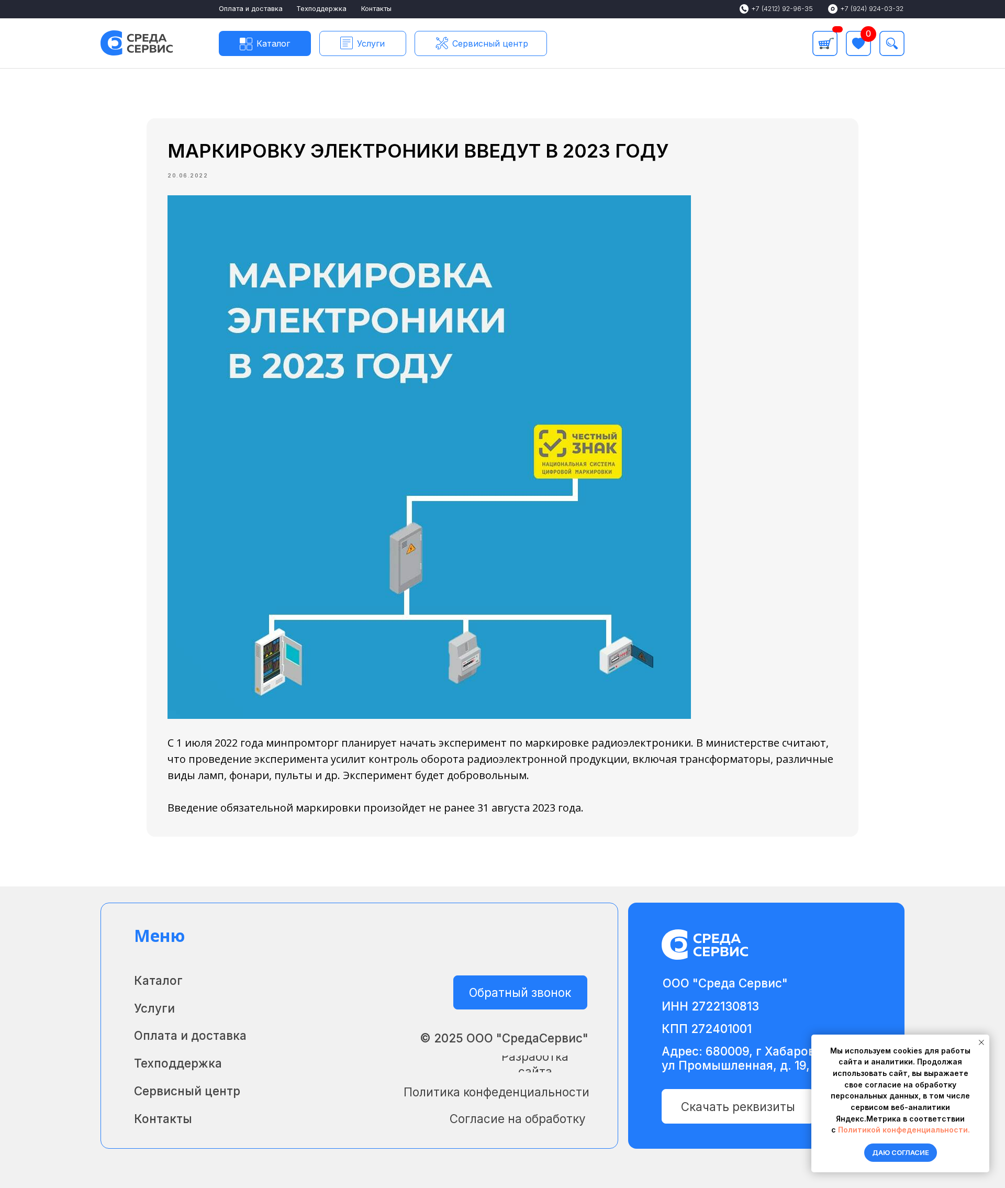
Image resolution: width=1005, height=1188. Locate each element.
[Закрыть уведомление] (981, 1042)
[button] (362, 43)
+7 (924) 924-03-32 (871, 9)
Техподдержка (321, 9)
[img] (891, 43)
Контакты (376, 9)
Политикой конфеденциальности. (904, 1129)
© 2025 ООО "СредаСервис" (504, 1038)
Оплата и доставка (251, 9)
